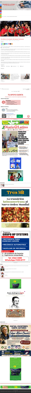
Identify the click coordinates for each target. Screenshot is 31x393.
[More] (12, 43)
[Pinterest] (1, 11)
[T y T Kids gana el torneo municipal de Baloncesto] (5, 76)
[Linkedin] (6, 43)
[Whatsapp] (3, 43)
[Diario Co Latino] (15, 5)
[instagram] (17, 91)
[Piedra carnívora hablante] (25, 76)
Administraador (3, 40)
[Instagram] (9, 43)
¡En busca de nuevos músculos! (5, 88)
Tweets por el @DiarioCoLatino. (4, 323)
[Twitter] (7, 43)
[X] (4, 43)
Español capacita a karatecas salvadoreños (26, 89)
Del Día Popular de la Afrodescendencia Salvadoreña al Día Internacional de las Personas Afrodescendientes (16, 265)
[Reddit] (1, 8)
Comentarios (14, 40)
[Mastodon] (1, 12)
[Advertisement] (15, 12)
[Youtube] (16, 91)
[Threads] (10, 43)
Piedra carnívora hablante (24, 79)
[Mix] (1, 14)
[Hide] (0, 18)
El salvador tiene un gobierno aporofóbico (9, 184)
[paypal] (19, 91)
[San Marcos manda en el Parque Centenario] (16, 77)
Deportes (5, 16)
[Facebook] (1, 43)
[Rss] (12, 91)
